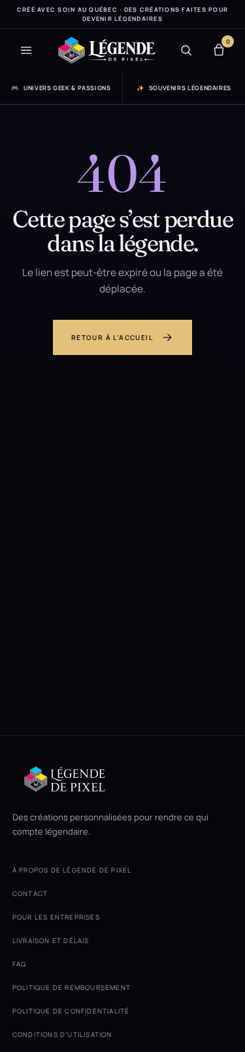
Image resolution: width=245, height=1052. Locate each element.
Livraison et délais (51, 940)
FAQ (19, 963)
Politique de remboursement (71, 987)
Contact (30, 893)
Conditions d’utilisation (62, 1034)
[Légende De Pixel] (106, 50)
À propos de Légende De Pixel (72, 869)
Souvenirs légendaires (184, 88)
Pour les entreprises (56, 916)
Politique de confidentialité (71, 1010)
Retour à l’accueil (112, 337)
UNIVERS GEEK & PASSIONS (60, 88)
